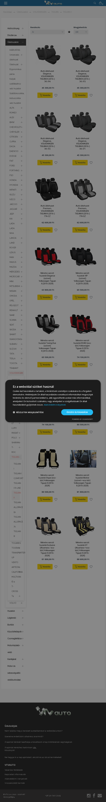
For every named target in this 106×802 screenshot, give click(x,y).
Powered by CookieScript (82, 419)
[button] (28, 412)
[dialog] (53, 401)
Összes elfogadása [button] (77, 412)
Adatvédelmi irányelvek (55, 404)
